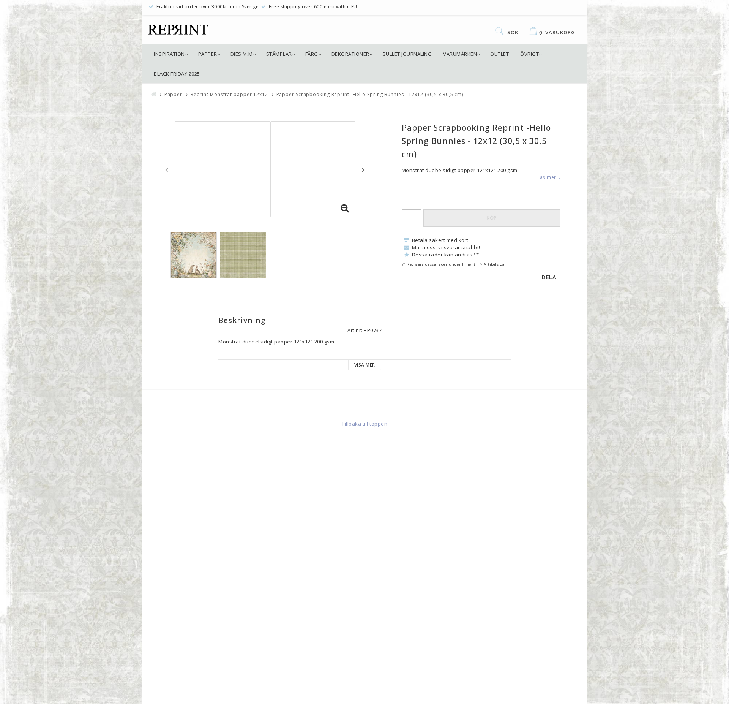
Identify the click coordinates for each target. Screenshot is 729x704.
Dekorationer (350, 54)
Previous (166, 170)
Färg (311, 54)
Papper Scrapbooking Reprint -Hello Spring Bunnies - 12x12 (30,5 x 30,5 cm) (370, 94)
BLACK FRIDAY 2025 (177, 73)
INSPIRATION (169, 54)
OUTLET (499, 54)
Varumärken (460, 54)
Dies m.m (241, 54)
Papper (207, 54)
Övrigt (529, 54)
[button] (344, 208)
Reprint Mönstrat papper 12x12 (229, 94)
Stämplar (279, 54)
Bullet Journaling (407, 54)
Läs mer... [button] (548, 177)
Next (363, 170)
